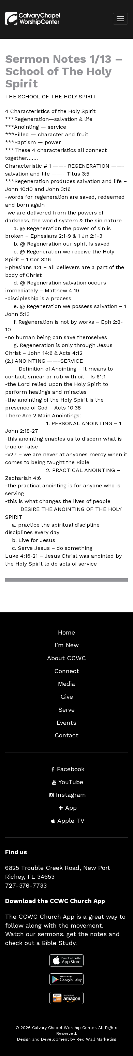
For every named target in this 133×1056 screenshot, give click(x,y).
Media (66, 683)
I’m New (67, 645)
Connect (66, 671)
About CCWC (66, 658)
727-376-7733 (26, 885)
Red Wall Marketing (96, 1039)
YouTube (70, 782)
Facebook (71, 769)
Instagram (71, 794)
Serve (66, 709)
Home (66, 632)
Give (66, 696)
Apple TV (71, 820)
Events (66, 722)
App (71, 807)
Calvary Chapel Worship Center (64, 1027)
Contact (66, 735)
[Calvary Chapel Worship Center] (30, 27)
